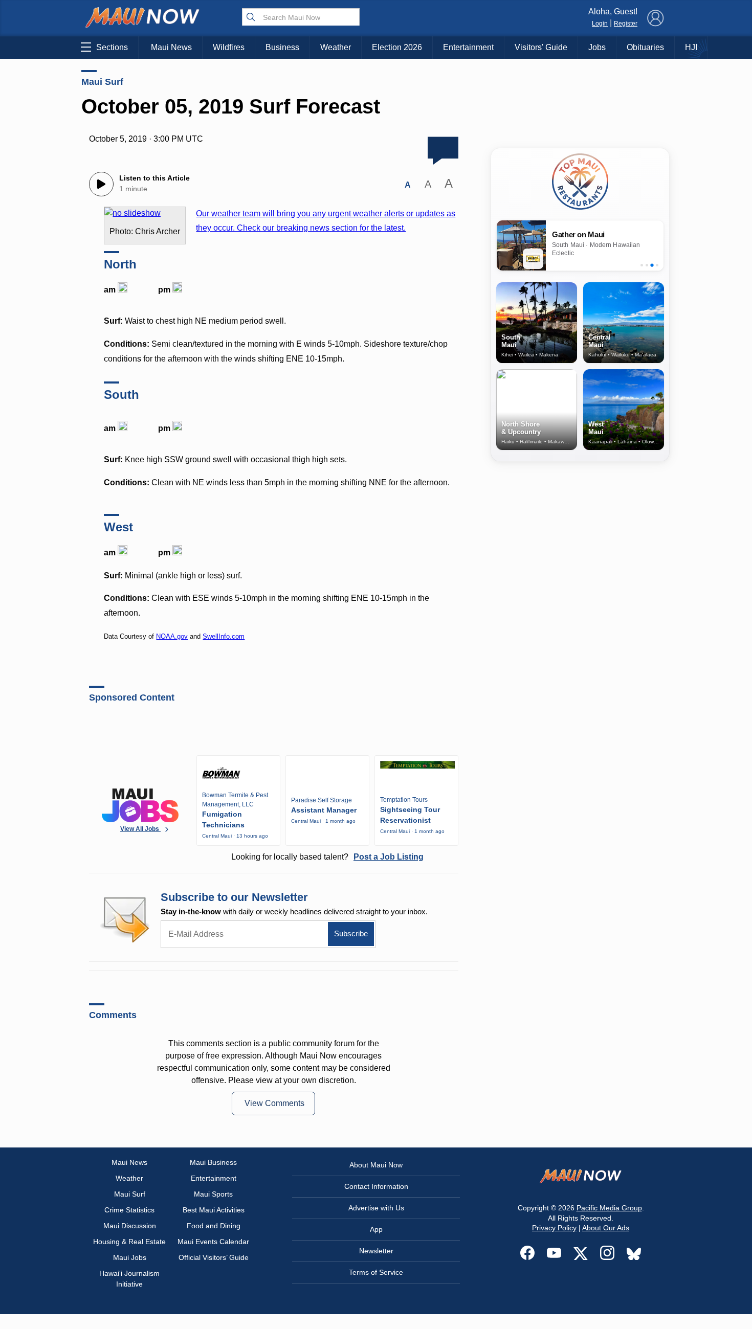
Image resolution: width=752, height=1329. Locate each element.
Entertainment (468, 47)
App (376, 1229)
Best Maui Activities (214, 1210)
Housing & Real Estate (129, 1241)
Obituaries (645, 47)
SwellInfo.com (224, 636)
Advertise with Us (376, 1208)
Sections (112, 47)
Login (600, 23)
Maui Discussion (129, 1226)
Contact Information (376, 1186)
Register (625, 23)
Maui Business (213, 1162)
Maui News (171, 47)
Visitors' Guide (541, 47)
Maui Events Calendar (213, 1241)
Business (282, 47)
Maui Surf (102, 82)
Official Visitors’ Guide (214, 1257)
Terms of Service (376, 1272)
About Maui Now (376, 1165)
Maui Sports (213, 1194)
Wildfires (229, 47)
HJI (691, 47)
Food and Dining (213, 1226)
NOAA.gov (172, 636)
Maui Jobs (129, 1257)
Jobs (597, 47)
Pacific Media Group (609, 1208)
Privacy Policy (554, 1228)
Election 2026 (397, 47)
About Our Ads (605, 1228)
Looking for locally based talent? (327, 856)
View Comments (274, 1103)
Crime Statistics (129, 1210)
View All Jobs (140, 828)
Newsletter (376, 1251)
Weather (335, 47)
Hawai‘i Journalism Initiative (129, 1278)
